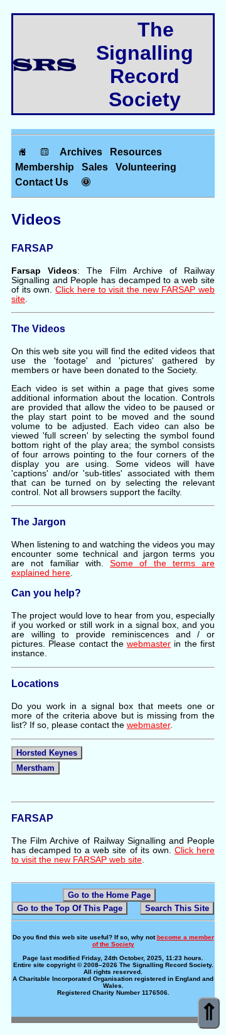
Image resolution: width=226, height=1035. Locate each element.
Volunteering (146, 167)
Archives (81, 152)
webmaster (149, 644)
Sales (95, 167)
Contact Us (41, 182)
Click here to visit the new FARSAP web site (113, 855)
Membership (44, 167)
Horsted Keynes (46, 753)
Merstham (35, 768)
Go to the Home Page (109, 895)
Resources (136, 152)
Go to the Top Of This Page (69, 908)
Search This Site (177, 908)
